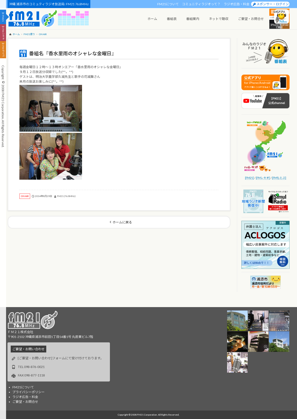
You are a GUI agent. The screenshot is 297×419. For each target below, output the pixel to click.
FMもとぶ (3, 51)
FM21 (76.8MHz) (66, 196)
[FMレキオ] (263, 177)
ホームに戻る (122, 222)
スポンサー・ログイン (272, 4)
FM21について (168, 4)
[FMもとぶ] (279, 177)
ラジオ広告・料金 (237, 4)
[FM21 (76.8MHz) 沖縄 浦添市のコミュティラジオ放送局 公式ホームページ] (32, 18)
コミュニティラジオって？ (201, 4)
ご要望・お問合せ (25, 401)
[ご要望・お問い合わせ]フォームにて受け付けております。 (60, 358)
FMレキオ (3, 34)
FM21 (3, 18)
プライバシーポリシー (28, 392)
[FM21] (249, 177)
